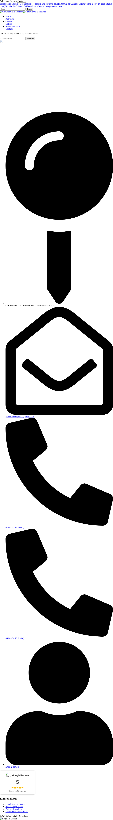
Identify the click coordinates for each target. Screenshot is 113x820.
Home (8, 16)
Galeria (9, 24)
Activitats (10, 19)
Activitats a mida (13, 26)
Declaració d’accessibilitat (17, 811)
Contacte (9, 29)
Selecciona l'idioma (8, 1)
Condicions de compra (15, 804)
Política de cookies (14, 809)
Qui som (9, 21)
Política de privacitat (14, 806)
